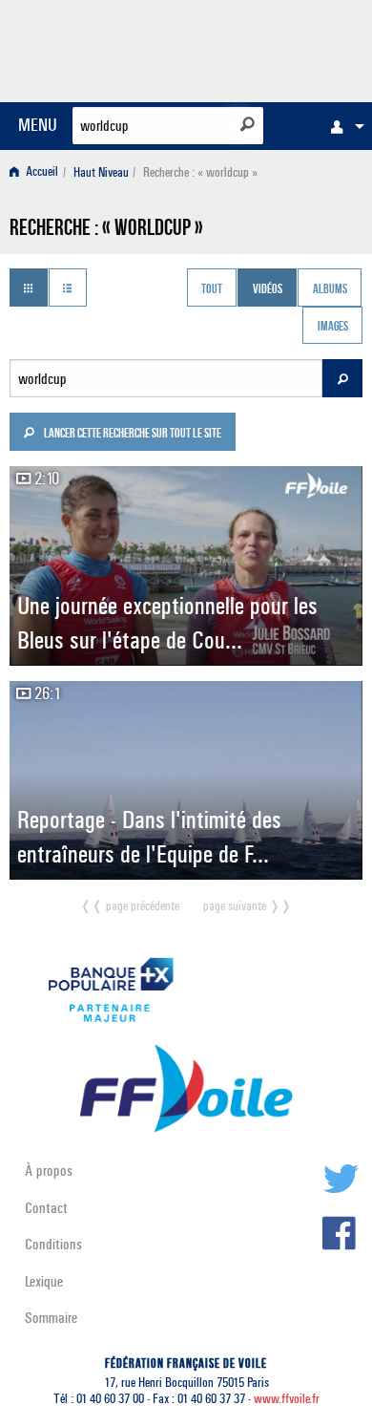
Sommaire (51, 1318)
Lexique (44, 1281)
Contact (46, 1208)
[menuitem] (342, 126)
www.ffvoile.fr (287, 1399)
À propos (48, 1170)
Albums (330, 289)
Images (333, 327)
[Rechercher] (247, 124)
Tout (211, 289)
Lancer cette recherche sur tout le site (131, 434)
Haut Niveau (101, 172)
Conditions (53, 1244)
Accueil (40, 172)
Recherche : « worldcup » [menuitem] (200, 172)
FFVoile (272, 48)
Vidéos (267, 289)
